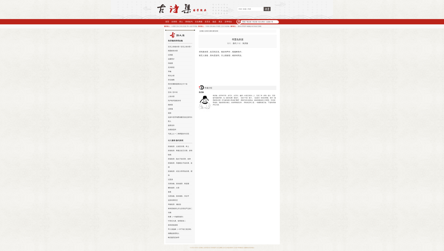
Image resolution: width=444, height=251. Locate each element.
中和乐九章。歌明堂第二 (177, 221)
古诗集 (201, 31)
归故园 (170, 63)
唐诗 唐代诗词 (213, 31)
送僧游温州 (172, 129)
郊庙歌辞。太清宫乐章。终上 (178, 146)
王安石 (223, 26)
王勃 (177, 26)
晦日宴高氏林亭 (173, 237)
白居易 (173, 26)
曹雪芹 (244, 26)
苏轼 (211, 26)
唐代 (234, 43)
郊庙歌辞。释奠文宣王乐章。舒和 (180, 150)
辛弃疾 (207, 26)
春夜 (169, 192)
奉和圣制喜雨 (173, 225)
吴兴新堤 (171, 67)
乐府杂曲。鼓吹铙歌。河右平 (178, 196)
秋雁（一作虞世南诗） (176, 217)
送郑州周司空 (173, 200)
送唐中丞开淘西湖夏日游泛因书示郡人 (180, 119)
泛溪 (169, 88)
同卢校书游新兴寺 (174, 100)
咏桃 (169, 155)
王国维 (259, 26)
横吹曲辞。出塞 (173, 188)
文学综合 (228, 22)
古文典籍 (198, 22)
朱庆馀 (245, 43)
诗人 (181, 22)
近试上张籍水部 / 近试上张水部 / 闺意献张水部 (179, 49)
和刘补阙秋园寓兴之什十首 (177, 84)
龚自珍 (240, 26)
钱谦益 (249, 26)
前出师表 (261, 22)
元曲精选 (246, 247)
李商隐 (195, 26)
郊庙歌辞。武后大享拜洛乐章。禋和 (180, 173)
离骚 (243, 22)
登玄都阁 (171, 80)
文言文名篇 (226, 247)
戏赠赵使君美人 (173, 233)
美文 (220, 22)
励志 (214, 22)
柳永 (214, 26)
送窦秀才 (171, 59)
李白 (188, 26)
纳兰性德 (254, 26)
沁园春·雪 (269, 22)
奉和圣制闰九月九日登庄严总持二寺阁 (180, 210)
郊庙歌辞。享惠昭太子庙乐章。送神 (180, 165)
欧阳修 (227, 26)
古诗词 (174, 22)
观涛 (169, 113)
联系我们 (251, 247)
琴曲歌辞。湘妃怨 (174, 204)
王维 (180, 26)
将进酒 (254, 22)
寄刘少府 (171, 76)
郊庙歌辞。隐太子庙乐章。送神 (179, 159)
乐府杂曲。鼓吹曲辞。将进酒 (178, 183)
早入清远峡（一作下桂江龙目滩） (180, 229)
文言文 (207, 22)
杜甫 (191, 26)
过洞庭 (170, 55)
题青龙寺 (171, 125)
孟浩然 (184, 26)
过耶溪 (170, 109)
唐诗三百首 (233, 247)
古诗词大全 (207, 247)
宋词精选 (240, 247)
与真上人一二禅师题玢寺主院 (178, 134)
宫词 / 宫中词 (172, 92)
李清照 (218, 26)
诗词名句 (189, 22)
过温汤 (170, 179)
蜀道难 (249, 22)
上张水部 (171, 96)
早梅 (169, 71)
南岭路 (170, 105)
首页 (167, 22)
